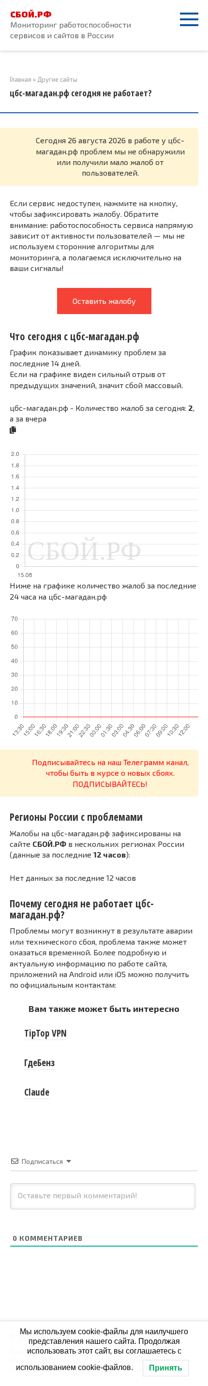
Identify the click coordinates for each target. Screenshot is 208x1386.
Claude (36, 1092)
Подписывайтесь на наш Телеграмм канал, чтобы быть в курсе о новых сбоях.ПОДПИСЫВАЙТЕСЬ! (110, 772)
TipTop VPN (45, 1033)
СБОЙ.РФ (30, 14)
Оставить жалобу (104, 300)
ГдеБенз (39, 1062)
